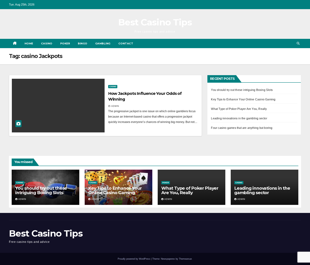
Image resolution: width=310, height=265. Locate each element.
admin (115, 106)
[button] (298, 43)
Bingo (82, 43)
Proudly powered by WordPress (134, 258)
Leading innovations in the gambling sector (239, 118)
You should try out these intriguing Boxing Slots (242, 89)
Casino (46, 43)
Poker (65, 43)
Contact (125, 43)
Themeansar (185, 258)
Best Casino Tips (155, 22)
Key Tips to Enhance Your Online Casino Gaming (243, 99)
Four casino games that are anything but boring (241, 127)
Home (29, 43)
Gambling (103, 43)
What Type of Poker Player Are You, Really (239, 108)
